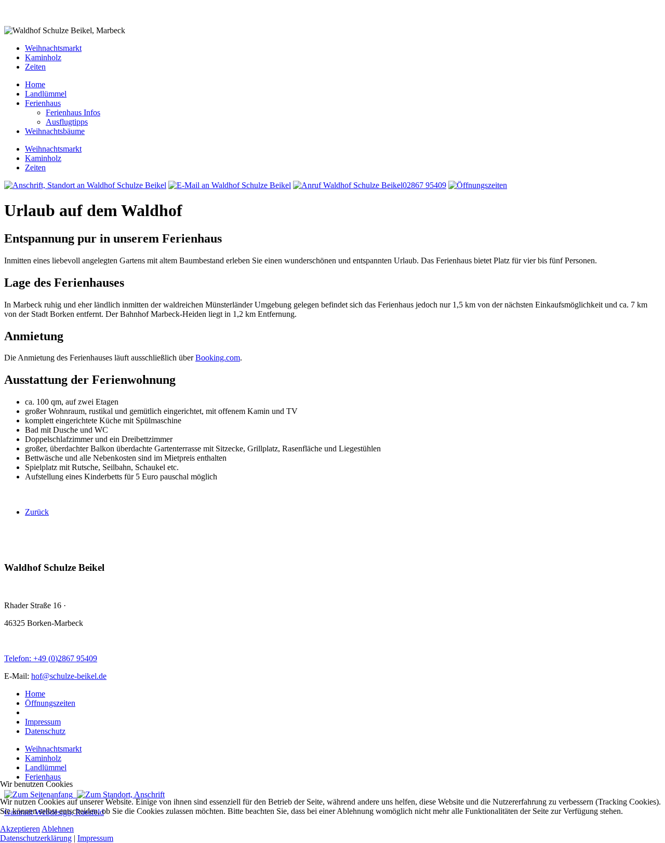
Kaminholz (43, 57)
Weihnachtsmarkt (53, 48)
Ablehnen (58, 828)
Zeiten (35, 66)
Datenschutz (45, 731)
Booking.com (217, 357)
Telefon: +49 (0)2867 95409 (50, 658)
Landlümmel (45, 767)
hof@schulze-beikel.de (69, 676)
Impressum (43, 721)
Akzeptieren (20, 828)
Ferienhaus (43, 776)
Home (35, 693)
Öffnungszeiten (50, 703)
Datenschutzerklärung (36, 838)
